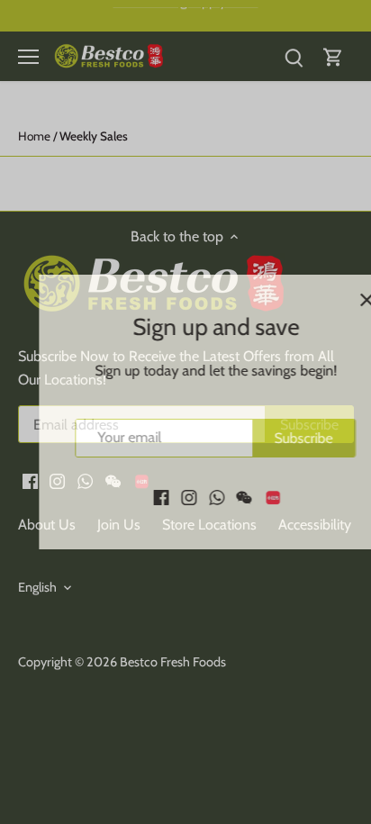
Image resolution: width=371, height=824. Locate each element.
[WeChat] (216, 496)
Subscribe (276, 438)
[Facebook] (133, 496)
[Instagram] (161, 496)
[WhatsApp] (188, 496)
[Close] (339, 300)
